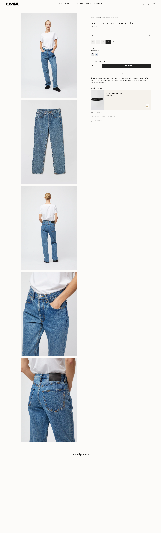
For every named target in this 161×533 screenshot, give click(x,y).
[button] (60, 4)
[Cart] (154, 4)
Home (92, 18)
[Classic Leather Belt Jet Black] (97, 100)
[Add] (147, 106)
